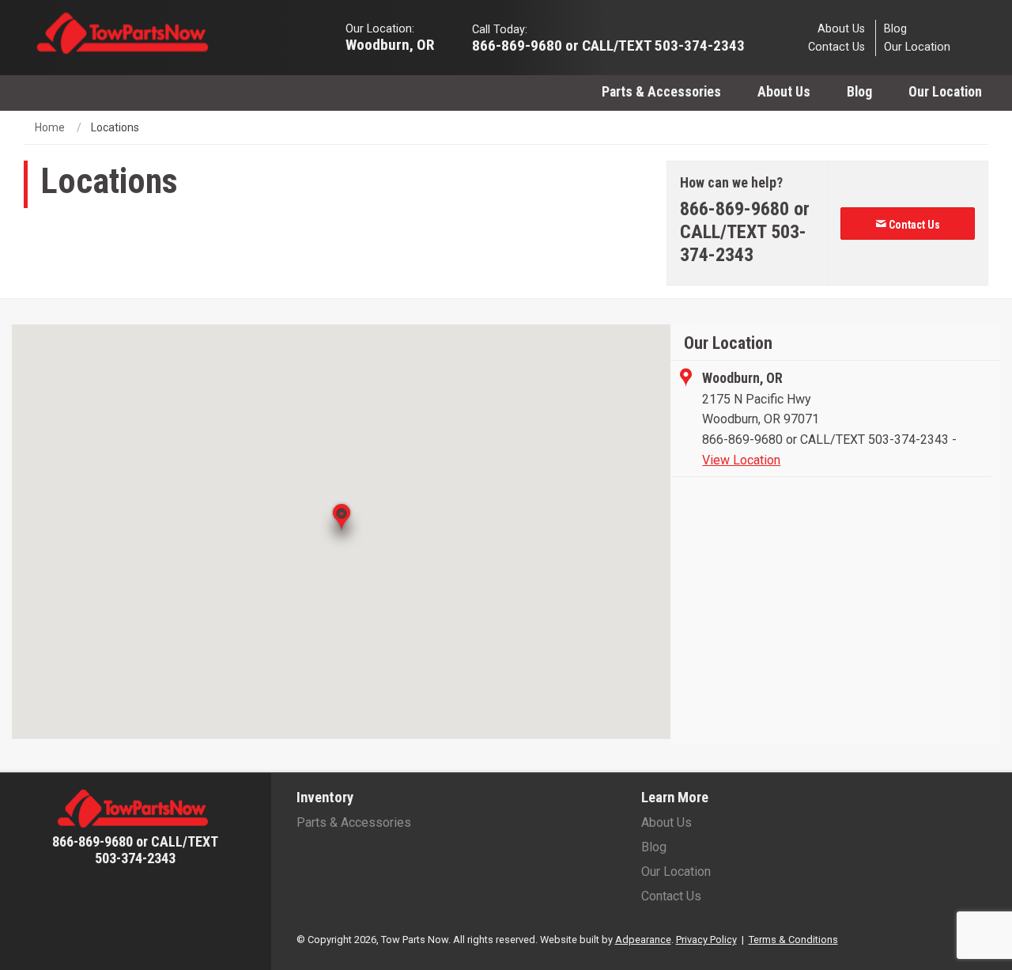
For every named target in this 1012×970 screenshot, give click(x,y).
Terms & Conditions (793, 939)
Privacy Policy (706, 939)
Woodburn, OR (390, 43)
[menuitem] (661, 91)
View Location (741, 460)
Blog (895, 28)
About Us (841, 28)
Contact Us (836, 47)
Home (50, 127)
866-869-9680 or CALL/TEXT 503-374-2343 (825, 439)
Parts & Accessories (661, 92)
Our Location (917, 47)
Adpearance (643, 939)
